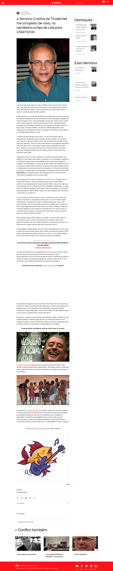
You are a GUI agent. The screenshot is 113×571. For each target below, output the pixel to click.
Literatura (19, 489)
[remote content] (43, 282)
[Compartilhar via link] (30, 498)
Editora (81, 569)
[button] (3, 3)
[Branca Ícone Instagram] (91, 566)
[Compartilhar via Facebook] (17, 498)
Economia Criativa (22, 492)
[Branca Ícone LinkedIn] (95, 566)
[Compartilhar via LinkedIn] (26, 498)
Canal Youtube (92, 569)
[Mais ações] (68, 13)
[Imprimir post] (35, 498)
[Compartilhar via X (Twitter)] (22, 498)
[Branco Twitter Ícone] (86, 566)
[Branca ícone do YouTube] (77, 566)
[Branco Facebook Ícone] (81, 566)
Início (76, 569)
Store (86, 569)
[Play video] (43, 347)
